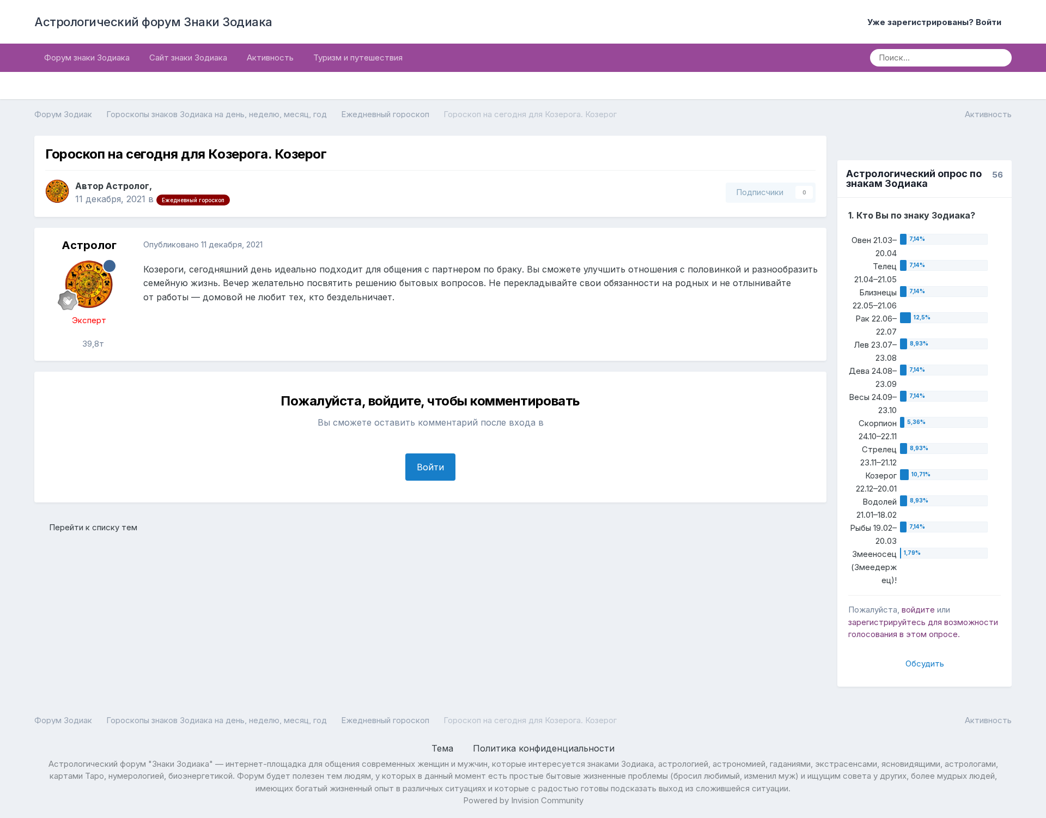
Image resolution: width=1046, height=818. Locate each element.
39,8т (92, 343)
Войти (430, 467)
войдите (918, 609)
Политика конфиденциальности (544, 748)
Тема (443, 748)
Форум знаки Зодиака (87, 57)
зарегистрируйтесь (887, 622)
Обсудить (924, 663)
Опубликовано (203, 244)
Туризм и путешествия (358, 57)
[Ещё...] (807, 245)
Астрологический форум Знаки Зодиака (153, 22)
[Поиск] (1000, 57)
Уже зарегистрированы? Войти (936, 22)
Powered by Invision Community (523, 800)
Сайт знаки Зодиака (188, 57)
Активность (270, 57)
